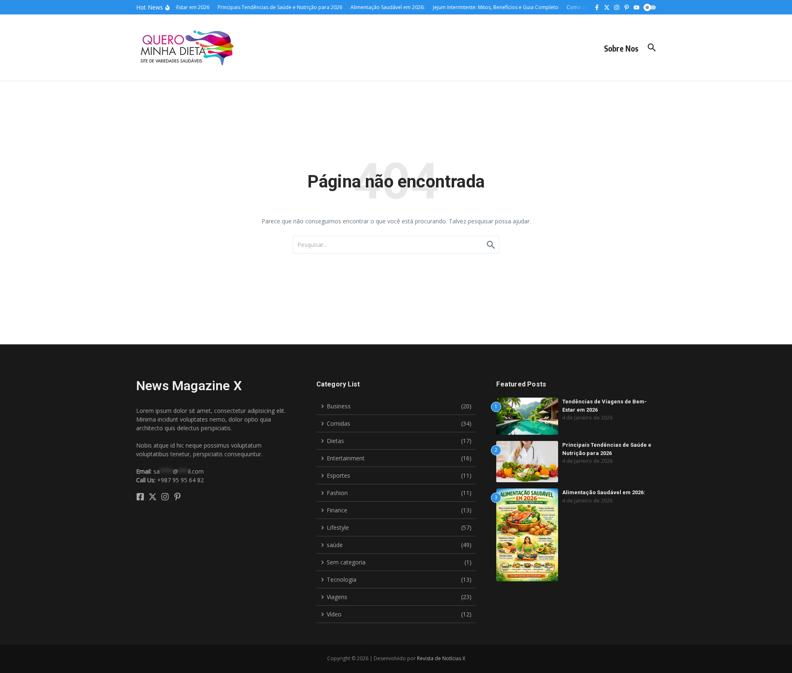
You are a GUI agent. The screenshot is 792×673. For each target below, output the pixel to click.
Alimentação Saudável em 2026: (603, 492)
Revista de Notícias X (441, 658)
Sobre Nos (621, 48)
